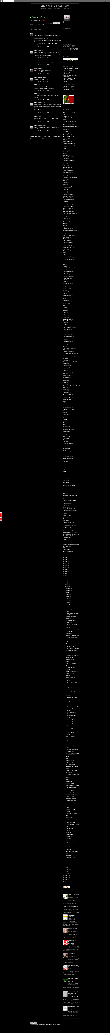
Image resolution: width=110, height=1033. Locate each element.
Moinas (64, 308)
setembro (68, 594)
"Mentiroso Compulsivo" (71, 616)
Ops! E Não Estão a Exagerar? (72, 851)
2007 (66, 881)
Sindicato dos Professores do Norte (71, 544)
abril (67, 867)
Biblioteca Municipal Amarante (69, 497)
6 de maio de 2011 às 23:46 (42, 81)
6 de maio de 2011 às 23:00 (42, 64)
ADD (64, 114)
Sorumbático (66, 446)
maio (67, 602)
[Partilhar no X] (56, 23)
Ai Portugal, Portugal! (70, 809)
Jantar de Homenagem (70, 764)
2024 (66, 561)
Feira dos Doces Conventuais (72, 766)
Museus (65, 310)
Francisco (65, 484)
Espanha (65, 227)
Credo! (67, 758)
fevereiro (68, 871)
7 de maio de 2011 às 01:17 (42, 112)
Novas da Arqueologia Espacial (72, 648)
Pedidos (65, 322)
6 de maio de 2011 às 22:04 (42, 46)
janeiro (67, 873)
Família (64, 238)
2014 (66, 581)
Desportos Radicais (67, 199)
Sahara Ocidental (67, 372)
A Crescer (68, 726)
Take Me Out (68, 832)
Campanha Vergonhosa (71, 663)
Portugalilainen (66, 439)
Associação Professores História (70, 495)
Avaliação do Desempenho (69, 143)
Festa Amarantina (67, 244)
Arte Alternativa (66, 138)
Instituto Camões (67, 524)
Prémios (65, 349)
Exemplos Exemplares (68, 235)
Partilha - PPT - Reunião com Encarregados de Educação (72, 980)
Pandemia (65, 315)
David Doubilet (66, 505)
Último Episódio (69, 604)
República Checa (67, 365)
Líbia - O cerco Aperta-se (71, 865)
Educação (65, 215)
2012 (66, 584)
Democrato (65, 421)
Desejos (65, 192)
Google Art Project (67, 515)
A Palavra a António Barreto (72, 804)
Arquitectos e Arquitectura (68, 136)
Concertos (65, 174)
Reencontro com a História (69, 361)
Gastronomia (66, 256)
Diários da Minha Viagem (68, 458)
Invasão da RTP (69, 811)
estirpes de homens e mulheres (70, 230)
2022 (66, 565)
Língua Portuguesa (67, 295)
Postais (65, 344)
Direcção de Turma (67, 203)
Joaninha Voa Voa (67, 283)
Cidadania (65, 165)
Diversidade (65, 209)
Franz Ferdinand (69, 834)
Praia (64, 346)
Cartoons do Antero (67, 416)
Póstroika (68, 675)
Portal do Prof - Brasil (68, 535)
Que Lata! (68, 730)
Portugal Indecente (67, 341)
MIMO (64, 305)
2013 (66, 583)
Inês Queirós (66, 460)
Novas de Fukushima (70, 639)
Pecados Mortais (67, 320)
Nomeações (68, 661)
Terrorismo (65, 380)
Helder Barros (66, 468)
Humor (64, 266)
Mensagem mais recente (35, 136)
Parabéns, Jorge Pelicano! (71, 794)
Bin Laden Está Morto (70, 857)
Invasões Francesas (67, 276)
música (64, 312)
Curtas (64, 182)
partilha (64, 317)
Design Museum (66, 507)
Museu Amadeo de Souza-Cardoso (70, 532)
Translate (74, 60)
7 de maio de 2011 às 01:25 (42, 121)
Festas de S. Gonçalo (68, 247)
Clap (64, 469)
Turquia (64, 387)
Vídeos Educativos (67, 394)
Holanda (65, 264)
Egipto (64, 216)
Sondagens (68, 819)
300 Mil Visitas (69, 772)
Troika (67, 826)
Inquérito (65, 273)
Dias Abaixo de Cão (67, 201)
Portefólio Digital (66, 83)
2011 (66, 586)
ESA (64, 220)
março (67, 869)
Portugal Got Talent (70, 762)
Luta (64, 297)
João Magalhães (66, 285)
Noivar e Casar (69, 742)
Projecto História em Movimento (70, 355)
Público (64, 539)
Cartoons (65, 158)
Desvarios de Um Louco (68, 422)
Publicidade (65, 360)
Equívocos (65, 218)
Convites (65, 179)
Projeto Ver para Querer (68, 356)
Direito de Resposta (70, 792)
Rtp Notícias (66, 542)
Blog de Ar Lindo (66, 414)
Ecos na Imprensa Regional (69, 213)
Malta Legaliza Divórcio (71, 620)
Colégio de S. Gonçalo (68, 170)
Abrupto (65, 410)
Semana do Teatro (70, 605)
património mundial (67, 319)
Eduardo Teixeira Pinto (70, 677)
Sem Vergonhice (69, 687)
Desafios (65, 191)
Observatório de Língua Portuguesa (71, 534)
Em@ (64, 424)
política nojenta (40, 24)
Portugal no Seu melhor (68, 343)
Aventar (65, 412)
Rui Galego (65, 445)
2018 (66, 573)
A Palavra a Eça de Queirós (72, 749)
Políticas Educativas (67, 336)
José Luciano (66, 480)
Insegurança (66, 274)
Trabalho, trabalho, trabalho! (72, 637)
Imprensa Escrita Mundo (68, 522)
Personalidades (66, 326)
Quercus (65, 541)
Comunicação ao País (70, 840)
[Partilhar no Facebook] (57, 23)
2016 (66, 577)
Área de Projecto (66, 134)
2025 (66, 559)
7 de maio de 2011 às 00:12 (42, 90)
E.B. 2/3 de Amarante (68, 211)
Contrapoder (65, 175)
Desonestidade (66, 197)
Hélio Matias (36, 32)
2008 (66, 879)
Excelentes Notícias (70, 796)
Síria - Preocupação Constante (72, 785)
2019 (66, 571)
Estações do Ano (67, 228)
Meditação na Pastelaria (68, 429)
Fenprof (65, 513)
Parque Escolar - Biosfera (71, 842)
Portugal (65, 339)
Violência (68, 669)
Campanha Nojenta (70, 659)
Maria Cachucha (66, 471)
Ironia (67, 853)
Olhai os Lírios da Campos (69, 433)
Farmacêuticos (66, 240)
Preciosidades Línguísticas (69, 348)
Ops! (67, 643)
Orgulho (65, 314)
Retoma (67, 768)
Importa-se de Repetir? (71, 667)
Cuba (64, 180)
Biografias (65, 498)
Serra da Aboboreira (67, 375)
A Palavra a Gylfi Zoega (71, 790)
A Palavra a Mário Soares (71, 813)
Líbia (64, 293)
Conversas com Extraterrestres (70, 177)
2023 (66, 563)
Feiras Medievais (67, 242)
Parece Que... (69, 633)
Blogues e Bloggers (67, 150)
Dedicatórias (66, 187)
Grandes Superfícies (67, 257)
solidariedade (66, 377)
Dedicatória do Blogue (68, 186)
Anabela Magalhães (55, 6)
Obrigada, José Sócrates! (71, 725)
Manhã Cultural (69, 705)
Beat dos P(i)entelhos (70, 736)
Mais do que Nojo (69, 721)
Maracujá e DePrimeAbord (69, 485)
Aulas (64, 139)
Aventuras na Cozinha (68, 145)
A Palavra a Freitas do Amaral (72, 824)
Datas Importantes (67, 503)
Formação (65, 249)
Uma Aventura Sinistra (68, 451)
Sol (64, 547)
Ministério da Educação (68, 530)
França (64, 252)
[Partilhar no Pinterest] (59, 23)
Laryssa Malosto (66, 478)
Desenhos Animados (67, 194)
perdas (64, 324)
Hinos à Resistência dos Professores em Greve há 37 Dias (73, 967)
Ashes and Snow (67, 493)
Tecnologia (65, 379)
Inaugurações (68, 846)
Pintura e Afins (66, 329)
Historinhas (65, 262)
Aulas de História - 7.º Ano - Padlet (70, 66)
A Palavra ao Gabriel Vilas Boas (73, 738)
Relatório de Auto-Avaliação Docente (70, 906)
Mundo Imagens (66, 431)
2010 (66, 875)
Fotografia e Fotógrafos (68, 250)
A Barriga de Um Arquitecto (69, 409)
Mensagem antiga (57, 136)
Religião (65, 363)
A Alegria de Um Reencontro (72, 671)
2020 (66, 569)
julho (67, 598)
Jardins (64, 281)
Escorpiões (65, 221)
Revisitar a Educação (68, 443)
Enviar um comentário (35, 134)
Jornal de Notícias (67, 527)
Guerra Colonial (66, 518)
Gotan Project (66, 517)
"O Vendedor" (68, 830)
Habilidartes (68, 855)
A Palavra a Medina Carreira (72, 691)
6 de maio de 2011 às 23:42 (42, 73)
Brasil (64, 153)
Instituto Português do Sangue (69, 525)
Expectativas (66, 237)
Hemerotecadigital (67, 520)
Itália (64, 279)
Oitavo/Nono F (66, 482)
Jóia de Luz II (66, 288)
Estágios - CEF (69, 817)
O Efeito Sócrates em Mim (71, 770)
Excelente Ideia (69, 781)
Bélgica (64, 148)
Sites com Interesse (67, 546)
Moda (64, 307)
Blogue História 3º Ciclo (68, 70)
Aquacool (65, 133)
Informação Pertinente (68, 271)
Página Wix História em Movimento (70, 68)
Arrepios (67, 641)
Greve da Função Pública (71, 844)
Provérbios (65, 358)
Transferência (69, 622)
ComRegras (65, 417)
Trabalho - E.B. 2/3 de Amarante (70, 385)
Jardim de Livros (66, 426)
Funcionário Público (70, 751)
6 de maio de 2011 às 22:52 (42, 57)
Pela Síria (68, 703)
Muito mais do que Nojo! (71, 719)
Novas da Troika (69, 828)
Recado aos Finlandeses (71, 798)
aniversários (65, 131)
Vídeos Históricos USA (68, 551)
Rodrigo (65, 368)
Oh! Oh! (67, 756)
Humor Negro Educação (68, 267)
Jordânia (65, 290)
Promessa (68, 779)
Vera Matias (65, 461)
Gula (64, 261)
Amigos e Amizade (67, 124)
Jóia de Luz (65, 286)
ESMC (64, 225)
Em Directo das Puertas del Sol (72, 706)
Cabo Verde (65, 155)
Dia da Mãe (68, 863)
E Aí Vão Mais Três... (70, 744)
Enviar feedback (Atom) (41, 138)
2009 (66, 877)
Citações (65, 168)
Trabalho (65, 384)
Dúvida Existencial (70, 627)
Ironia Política (66, 278)
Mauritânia (65, 303)
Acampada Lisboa (69, 693)
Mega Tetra (68, 838)
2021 (66, 567)
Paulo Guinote (66, 434)
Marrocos (65, 302)
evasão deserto (66, 233)
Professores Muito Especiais (69, 353)
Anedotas (65, 129)
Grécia (67, 665)
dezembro (68, 588)
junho (67, 600)
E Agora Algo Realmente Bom (72, 655)
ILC (64, 269)
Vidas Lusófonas (66, 549)
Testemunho (68, 695)
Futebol (64, 254)
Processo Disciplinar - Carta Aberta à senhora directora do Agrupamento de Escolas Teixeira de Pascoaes (73, 994)
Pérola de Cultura (67, 436)
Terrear (64, 450)
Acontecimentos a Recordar (69, 111)
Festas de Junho (66, 245)
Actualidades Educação (68, 112)
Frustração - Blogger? (70, 783)
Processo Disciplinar (67, 351)
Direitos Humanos (67, 204)
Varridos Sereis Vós (70, 686)
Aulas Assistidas (66, 141)
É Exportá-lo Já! (69, 728)
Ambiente (65, 123)
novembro (68, 590)
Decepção (68, 777)
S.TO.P (65, 370)
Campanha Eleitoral (67, 156)
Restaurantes (66, 367)
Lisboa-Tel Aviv (66, 428)
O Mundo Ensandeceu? (71, 653)
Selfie (64, 373)
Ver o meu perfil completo (70, 24)
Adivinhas (65, 116)
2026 (66, 557)
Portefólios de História (68, 338)
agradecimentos (66, 117)
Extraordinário (69, 859)
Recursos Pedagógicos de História (70, 91)
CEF (64, 162)
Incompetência (69, 836)
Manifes (65, 300)
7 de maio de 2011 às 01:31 (42, 130)
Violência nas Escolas (68, 397)
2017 (66, 575)
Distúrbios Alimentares (68, 206)
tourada (64, 382)
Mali (64, 298)
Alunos (64, 119)
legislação (65, 291)
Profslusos (65, 441)
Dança (64, 184)
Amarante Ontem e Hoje (68, 121)
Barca (64, 146)
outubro (68, 592)
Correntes (65, 419)
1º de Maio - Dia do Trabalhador (72, 861)
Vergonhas (65, 389)
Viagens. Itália (66, 392)
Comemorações (66, 172)
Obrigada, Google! (69, 740)
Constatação (68, 618)
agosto (67, 596)
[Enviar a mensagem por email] (53, 23)
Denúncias (65, 189)
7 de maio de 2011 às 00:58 (42, 99)
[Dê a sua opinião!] (54, 23)
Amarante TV (66, 492)
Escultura (65, 223)
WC (64, 401)
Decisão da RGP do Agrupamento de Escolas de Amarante (73, 942)
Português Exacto (67, 537)
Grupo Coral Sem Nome (68, 259)
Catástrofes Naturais (67, 160)
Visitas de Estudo (67, 399)
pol (64, 332)
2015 (66, 579)
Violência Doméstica (67, 396)
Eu (63, 232)
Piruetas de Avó (66, 438)
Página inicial (47, 136)
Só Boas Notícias (69, 657)
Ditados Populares (67, 208)
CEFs (64, 163)
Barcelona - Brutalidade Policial (72, 635)
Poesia (64, 331)
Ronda (67, 689)
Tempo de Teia (66, 448)
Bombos (65, 151)
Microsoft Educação (67, 529)
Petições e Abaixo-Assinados (69, 327)
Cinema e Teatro (66, 167)
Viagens (65, 390)
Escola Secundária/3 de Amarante (70, 512)
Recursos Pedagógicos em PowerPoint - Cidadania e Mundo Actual (70, 80)
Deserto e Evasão (67, 196)
